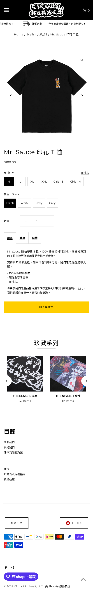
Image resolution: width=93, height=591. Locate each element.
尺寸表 (85, 173)
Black (10, 203)
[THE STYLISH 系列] (68, 374)
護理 (22, 238)
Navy (38, 203)
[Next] (82, 96)
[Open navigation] (14, 10)
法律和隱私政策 (13, 452)
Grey (52, 203)
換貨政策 (9, 479)
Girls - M (75, 181)
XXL (44, 181)
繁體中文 (17, 523)
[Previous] (11, 96)
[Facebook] (5, 567)
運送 (6, 469)
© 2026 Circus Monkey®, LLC (24, 586)
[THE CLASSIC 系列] (25, 374)
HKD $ (77, 523)
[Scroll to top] (83, 579)
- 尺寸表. (12, 281)
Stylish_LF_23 (36, 34)
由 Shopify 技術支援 (57, 586)
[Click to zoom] (82, 60)
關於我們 (9, 442)
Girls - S (58, 181)
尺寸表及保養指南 (15, 474)
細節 (10, 238)
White (25, 203)
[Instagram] (11, 567)
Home (18, 34)
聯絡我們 (9, 447)
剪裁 (34, 238)
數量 (6, 221)
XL (32, 181)
